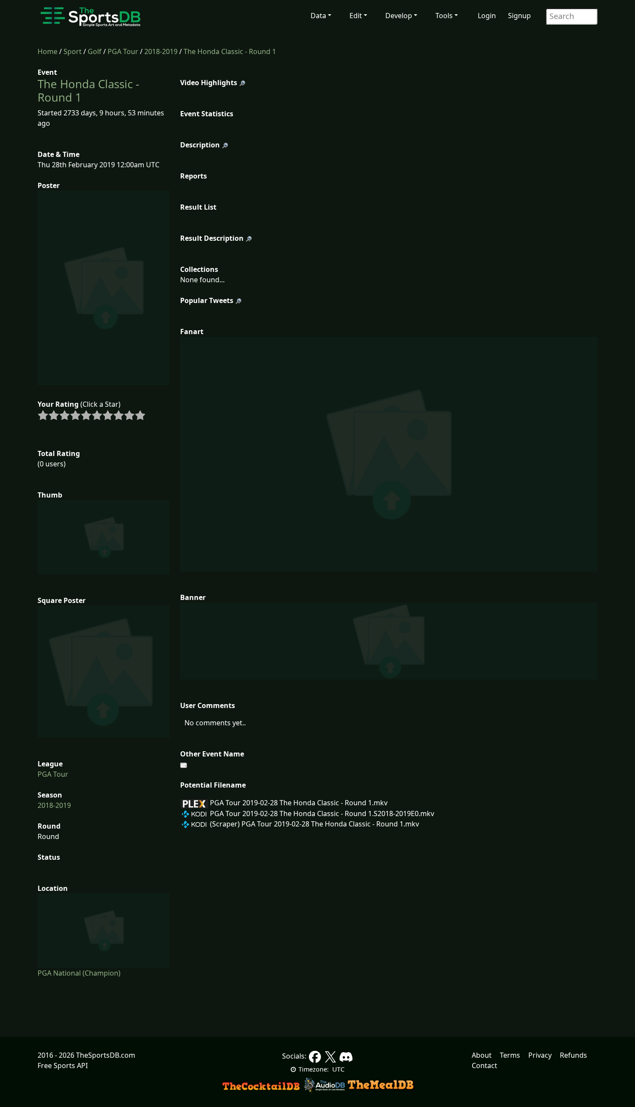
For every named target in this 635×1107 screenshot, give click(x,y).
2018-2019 (161, 51)
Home (47, 51)
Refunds (573, 1055)
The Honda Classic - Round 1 (230, 51)
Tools (444, 15)
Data (318, 15)
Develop (398, 15)
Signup (519, 15)
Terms (510, 1055)
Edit (355, 15)
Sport (73, 51)
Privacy (540, 1055)
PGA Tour (123, 51)
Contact (484, 1065)
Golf (95, 51)
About (482, 1055)
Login (487, 15)
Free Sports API (63, 1065)
